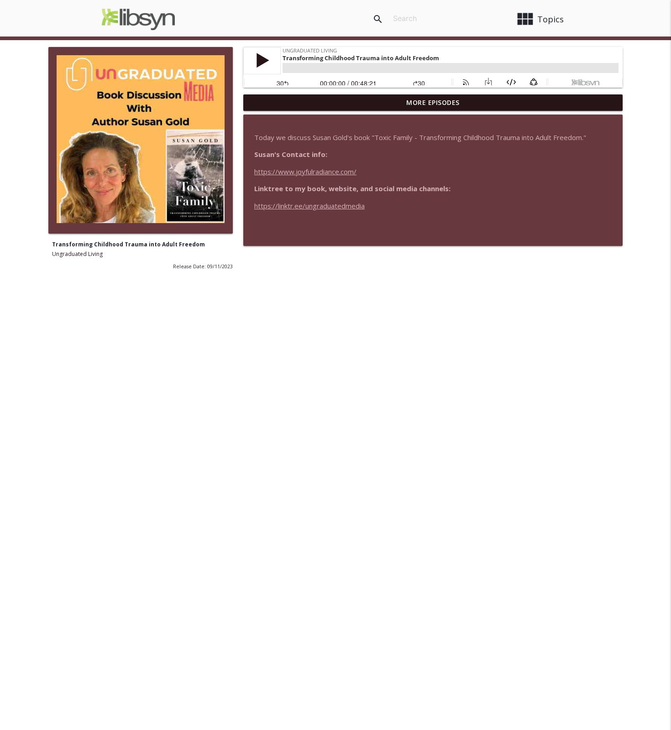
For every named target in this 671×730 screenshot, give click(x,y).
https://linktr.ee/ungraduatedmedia (309, 205)
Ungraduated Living (77, 254)
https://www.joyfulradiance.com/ (305, 171)
